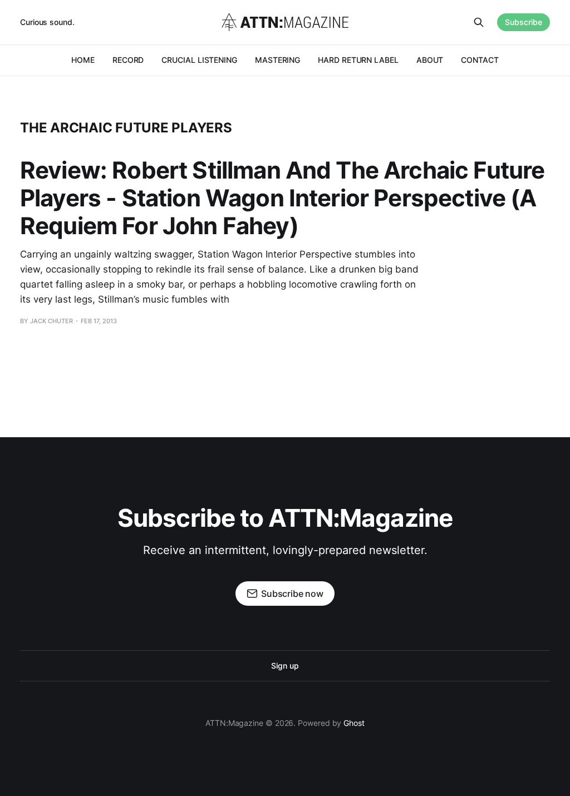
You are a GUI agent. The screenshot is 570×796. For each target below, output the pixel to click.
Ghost (354, 723)
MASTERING (277, 60)
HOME (83, 60)
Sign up (284, 665)
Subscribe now (292, 593)
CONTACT (479, 60)
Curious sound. (47, 22)
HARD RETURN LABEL (358, 60)
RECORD (128, 60)
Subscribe (523, 22)
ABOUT (430, 60)
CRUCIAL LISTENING (199, 60)
